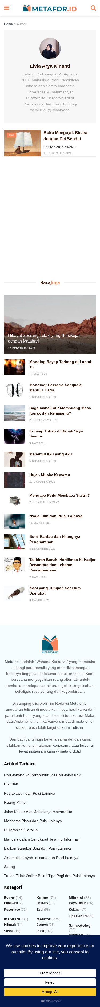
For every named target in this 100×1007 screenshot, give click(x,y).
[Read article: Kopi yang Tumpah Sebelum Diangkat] (14, 593)
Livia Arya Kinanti (62, 146)
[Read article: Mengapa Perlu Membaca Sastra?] (14, 500)
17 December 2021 (57, 153)
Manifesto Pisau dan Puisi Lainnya (33, 821)
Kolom (42, 897)
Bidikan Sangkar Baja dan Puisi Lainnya (37, 848)
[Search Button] (93, 8)
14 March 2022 (40, 523)
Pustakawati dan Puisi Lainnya (29, 793)
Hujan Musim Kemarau (49, 475)
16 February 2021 (21, 348)
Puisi (40, 931)
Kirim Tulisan (72, 727)
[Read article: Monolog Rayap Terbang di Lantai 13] (14, 367)
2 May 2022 (37, 577)
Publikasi (11, 903)
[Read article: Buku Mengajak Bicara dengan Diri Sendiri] (22, 143)
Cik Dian (11, 784)
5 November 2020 (42, 461)
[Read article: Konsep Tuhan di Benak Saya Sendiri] (14, 436)
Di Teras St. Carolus (21, 830)
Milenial (76, 897)
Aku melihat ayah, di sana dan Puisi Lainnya (41, 857)
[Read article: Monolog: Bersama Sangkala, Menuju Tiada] (14, 390)
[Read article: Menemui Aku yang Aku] (14, 459)
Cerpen (42, 924)
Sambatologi (80, 925)
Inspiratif (12, 919)
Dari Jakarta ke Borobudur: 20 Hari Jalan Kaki (42, 775)
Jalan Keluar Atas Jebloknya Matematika (38, 812)
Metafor (43, 919)
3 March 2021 (39, 600)
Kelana (74, 910)
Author (21, 24)
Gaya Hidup (77, 903)
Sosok (9, 931)
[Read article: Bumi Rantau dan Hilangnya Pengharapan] (14, 541)
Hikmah (10, 924)
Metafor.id (13, 661)
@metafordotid (68, 751)
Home (8, 24)
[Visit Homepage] (50, 8)
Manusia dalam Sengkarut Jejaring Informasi (41, 839)
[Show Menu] (6, 8)
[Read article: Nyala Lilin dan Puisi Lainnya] (14, 521)
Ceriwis (42, 903)
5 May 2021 (37, 443)
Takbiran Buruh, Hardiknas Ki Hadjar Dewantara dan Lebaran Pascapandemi (62, 565)
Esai (11, 135)
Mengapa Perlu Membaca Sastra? (59, 495)
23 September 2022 (44, 502)
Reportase (12, 910)
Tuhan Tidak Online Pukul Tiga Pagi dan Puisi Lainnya (49, 876)
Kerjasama (61, 745)
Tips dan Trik (79, 916)
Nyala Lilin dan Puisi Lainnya (55, 516)
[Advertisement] (50, 219)
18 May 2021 (38, 373)
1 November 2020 (42, 397)
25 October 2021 (42, 481)
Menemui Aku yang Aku (50, 454)
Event (9, 897)
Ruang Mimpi (15, 802)
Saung (9, 867)
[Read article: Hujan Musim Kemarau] (14, 480)
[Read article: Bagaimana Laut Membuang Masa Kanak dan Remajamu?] (14, 413)
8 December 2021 (42, 548)
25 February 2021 (43, 420)
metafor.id (84, 721)
